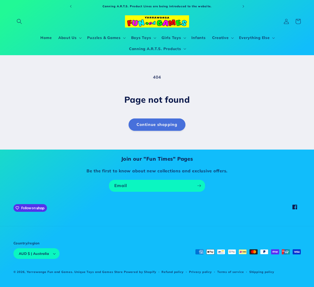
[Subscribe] (199, 186)
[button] (19, 21)
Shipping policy (261, 272)
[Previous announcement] (70, 6)
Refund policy (172, 272)
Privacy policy (200, 272)
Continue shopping (156, 124)
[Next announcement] (243, 6)
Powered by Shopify (140, 272)
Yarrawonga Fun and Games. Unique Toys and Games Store (75, 272)
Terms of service (230, 272)
